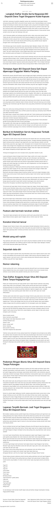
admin (30, 11)
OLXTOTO (12, 506)
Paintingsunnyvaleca (27, 1)
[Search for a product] (2, 3)
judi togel (34, 370)
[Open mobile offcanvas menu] (52, 3)
